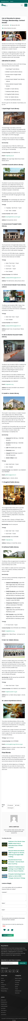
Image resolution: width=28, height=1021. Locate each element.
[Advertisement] (14, 788)
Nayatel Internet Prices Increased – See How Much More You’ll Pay (16, 862)
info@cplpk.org (8, 540)
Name (3, 903)
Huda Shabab (4, 1006)
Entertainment (18, 990)
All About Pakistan (7, 28)
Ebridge (14, 1020)
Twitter (18, 805)
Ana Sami (3, 1008)
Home (2, 978)
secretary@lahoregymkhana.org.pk (14, 744)
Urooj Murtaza (6, 25)
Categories (18, 975)
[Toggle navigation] (22, 4)
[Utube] (17, 971)
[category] (2, 28)
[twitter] (6, 971)
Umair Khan (3, 1014)
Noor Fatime (3, 1010)
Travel (16, 988)
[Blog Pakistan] (4, 5)
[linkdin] (10, 971)
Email (3, 909)
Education (14, 28)
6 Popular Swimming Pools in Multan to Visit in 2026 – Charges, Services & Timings (16, 876)
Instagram (11, 807)
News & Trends (18, 978)
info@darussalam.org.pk (11, 691)
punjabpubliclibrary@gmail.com (13, 277)
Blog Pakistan (4, 945)
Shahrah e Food (4, 1)
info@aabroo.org (9, 384)
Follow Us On (4, 968)
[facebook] (2, 971)
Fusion (11, 1)
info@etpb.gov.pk (9, 155)
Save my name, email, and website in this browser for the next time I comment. (13, 919)
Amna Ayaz (3, 1000)
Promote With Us (4, 988)
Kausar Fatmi (4, 1004)
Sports (16, 986)
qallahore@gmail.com (10, 475)
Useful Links (4, 975)
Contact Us (3, 984)
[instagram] (13, 971)
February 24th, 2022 (15, 25)
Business (17, 984)
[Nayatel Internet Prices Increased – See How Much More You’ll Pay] (4, 862)
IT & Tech (17, 982)
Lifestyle (2, 986)
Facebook (11, 805)
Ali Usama (3, 1012)
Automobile (17, 980)
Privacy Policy (4, 990)
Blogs (2, 982)
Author (3, 997)
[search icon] (25, 5)
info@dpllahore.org (10, 631)
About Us (3, 980)
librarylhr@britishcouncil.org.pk (12, 217)
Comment (4, 892)
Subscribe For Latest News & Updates (11, 960)
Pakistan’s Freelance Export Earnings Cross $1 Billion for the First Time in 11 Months (16, 869)
